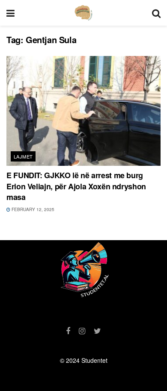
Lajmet (23, 156)
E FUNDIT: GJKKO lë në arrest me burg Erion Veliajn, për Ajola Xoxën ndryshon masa (76, 186)
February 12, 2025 (32, 209)
